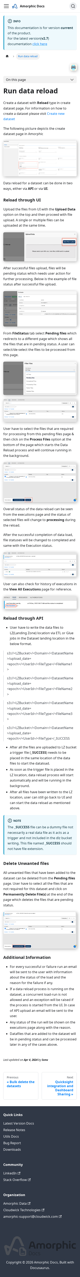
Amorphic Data (15, 1203)
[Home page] (7, 56)
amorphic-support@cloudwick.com (30, 1216)
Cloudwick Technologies (22, 1210)
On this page (16, 79)
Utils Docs (11, 1136)
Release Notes (14, 1130)
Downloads (12, 1149)
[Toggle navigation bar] (6, 6)
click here (39, 44)
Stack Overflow (15, 1179)
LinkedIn (10, 1173)
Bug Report (12, 1143)
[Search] (73, 6)
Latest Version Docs (18, 1123)
